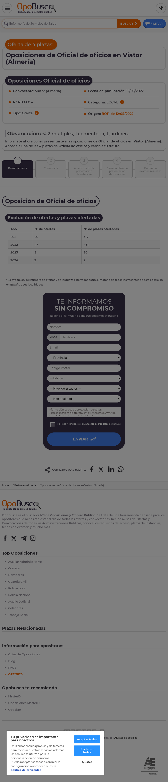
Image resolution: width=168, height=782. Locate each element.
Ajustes (87, 762)
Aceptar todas (87, 739)
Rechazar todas (87, 751)
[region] (55, 753)
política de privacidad (26, 770)
